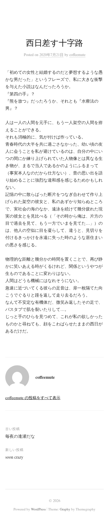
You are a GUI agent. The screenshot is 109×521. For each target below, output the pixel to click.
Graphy (65, 509)
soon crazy (14, 457)
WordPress (38, 509)
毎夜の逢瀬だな (20, 436)
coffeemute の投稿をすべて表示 (32, 397)
